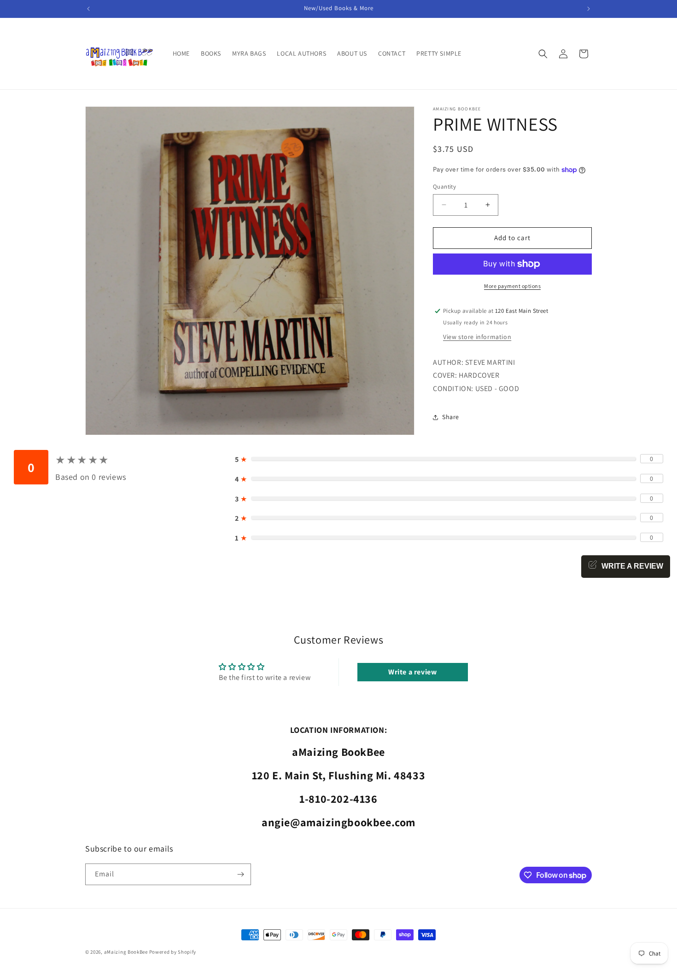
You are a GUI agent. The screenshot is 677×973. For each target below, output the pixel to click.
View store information (477, 337)
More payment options (512, 285)
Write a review (412, 672)
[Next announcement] (588, 8)
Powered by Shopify (173, 952)
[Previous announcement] (88, 8)
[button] (543, 54)
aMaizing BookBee (126, 952)
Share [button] (450, 417)
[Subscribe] (240, 874)
